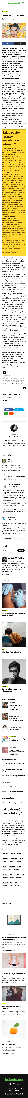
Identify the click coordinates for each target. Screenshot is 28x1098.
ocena (23, 874)
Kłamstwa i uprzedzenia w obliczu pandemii (11, 690)
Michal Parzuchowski (15, 484)
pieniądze (18, 877)
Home (3, 1088)
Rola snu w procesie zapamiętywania (15, 728)
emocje (21, 858)
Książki (3, 649)
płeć (17, 879)
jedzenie (11, 863)
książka (19, 866)
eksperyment (5, 858)
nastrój (11, 874)
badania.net (11, 835)
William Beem (12, 460)
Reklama (11, 1090)
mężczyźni (5, 874)
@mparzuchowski (19, 1093)
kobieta (17, 863)
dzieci (21, 855)
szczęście (5, 885)
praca (4, 879)
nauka (17, 874)
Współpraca (21, 1088)
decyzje (15, 855)
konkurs (4, 866)
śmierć (16, 887)
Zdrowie (5, 400)
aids (10, 394)
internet (4, 863)
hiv (3, 397)
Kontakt (17, 1090)
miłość (10, 869)
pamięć (12, 877)
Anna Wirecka (14, 437)
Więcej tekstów (6, 574)
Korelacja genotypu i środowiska (13, 974)
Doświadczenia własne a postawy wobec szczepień (14, 614)
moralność (16, 869)
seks (11, 882)
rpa (14, 397)
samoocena (5, 882)
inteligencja (18, 861)
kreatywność (12, 866)
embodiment (14, 858)
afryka (4, 394)
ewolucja (4, 861)
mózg (18, 871)
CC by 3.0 (7, 1093)
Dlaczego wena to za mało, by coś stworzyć (17, 739)
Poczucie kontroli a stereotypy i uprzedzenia (16, 750)
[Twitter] (14, 1084)
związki (10, 887)
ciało (10, 855)
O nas (8, 1088)
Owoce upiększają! (9, 1044)
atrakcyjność (17, 394)
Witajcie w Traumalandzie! (11, 652)
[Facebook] (10, 1084)
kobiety (9, 397)
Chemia (4, 855)
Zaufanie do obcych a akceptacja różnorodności (16, 706)
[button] (2, 2)
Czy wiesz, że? (10, 934)
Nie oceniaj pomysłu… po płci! (13, 787)
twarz (19, 397)
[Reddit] (17, 1084)
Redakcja (13, 1088)
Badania (13, 853)
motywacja (5, 871)
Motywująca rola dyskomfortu (14, 717)
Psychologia (5, 610)
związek (4, 887)
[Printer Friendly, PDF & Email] (24, 387)
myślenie (12, 871)
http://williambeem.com (14, 470)
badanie (19, 853)
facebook (11, 861)
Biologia (4, 11)
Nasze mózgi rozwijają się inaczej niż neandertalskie (14, 939)
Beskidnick (4, 781)
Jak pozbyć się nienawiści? (15, 803)
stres (16, 882)
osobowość (5, 877)
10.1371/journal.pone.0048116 (15, 383)
